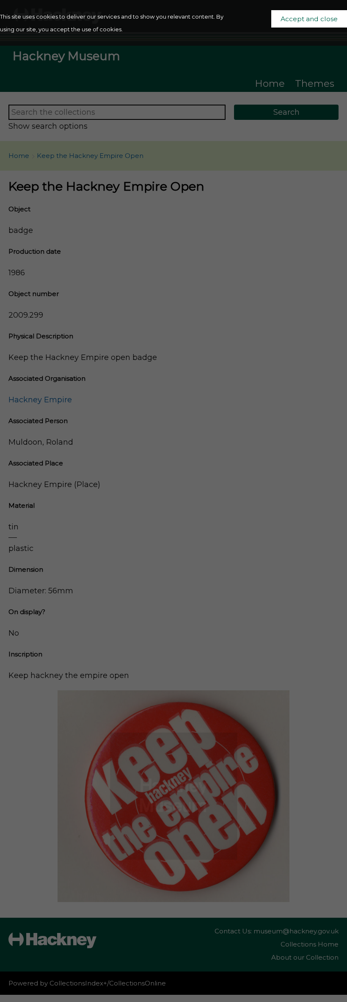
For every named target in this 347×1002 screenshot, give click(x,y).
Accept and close (309, 19)
